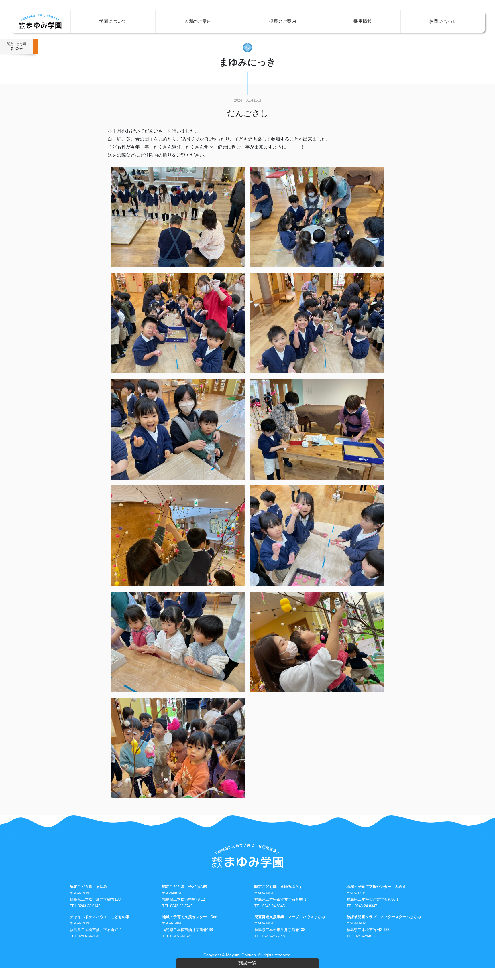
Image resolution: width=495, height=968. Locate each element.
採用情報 (362, 21)
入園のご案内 (197, 21)
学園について (113, 21)
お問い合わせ (443, 21)
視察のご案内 (282, 21)
